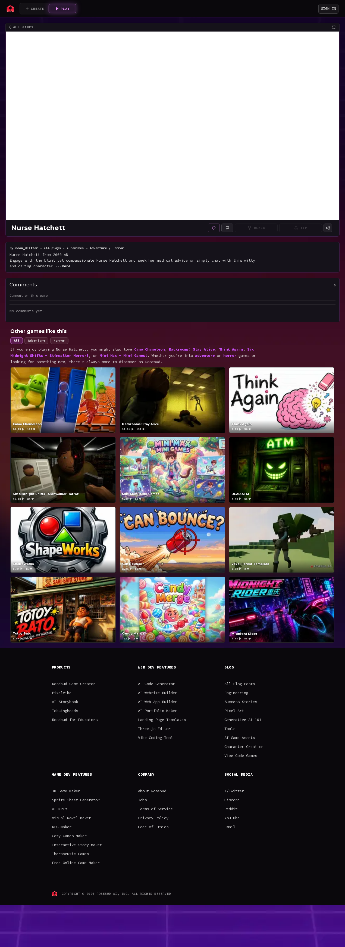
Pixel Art (234, 710)
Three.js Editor (154, 728)
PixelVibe (61, 692)
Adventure (36, 340)
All (17, 340)
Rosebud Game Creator (73, 683)
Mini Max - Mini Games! (123, 355)
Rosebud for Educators (75, 719)
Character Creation (244, 746)
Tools (229, 728)
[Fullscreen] (334, 27)
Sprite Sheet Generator (76, 799)
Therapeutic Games (70, 853)
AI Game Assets (239, 737)
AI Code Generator (156, 683)
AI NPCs (59, 808)
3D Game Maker (66, 790)
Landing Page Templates (162, 719)
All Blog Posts (239, 683)
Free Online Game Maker (76, 862)
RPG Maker (61, 826)
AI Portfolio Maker (157, 710)
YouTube (232, 817)
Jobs (142, 799)
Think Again (231, 348)
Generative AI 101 (242, 719)
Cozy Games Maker (69, 835)
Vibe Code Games (240, 755)
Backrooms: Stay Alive (192, 348)
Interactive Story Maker (77, 844)
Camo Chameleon (149, 348)
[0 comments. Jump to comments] (227, 228)
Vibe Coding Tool (155, 737)
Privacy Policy (153, 817)
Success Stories (240, 701)
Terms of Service (155, 808)
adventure (205, 355)
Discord (232, 799)
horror (229, 355)
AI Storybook (65, 701)
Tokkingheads (65, 710)
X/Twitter (234, 790)
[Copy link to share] (328, 228)
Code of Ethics (153, 826)
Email (229, 826)
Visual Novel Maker (71, 817)
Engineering (236, 692)
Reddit (230, 808)
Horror (59, 340)
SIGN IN (328, 8)
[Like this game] (214, 228)
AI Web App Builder (157, 701)
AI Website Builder (157, 692)
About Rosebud (152, 790)
